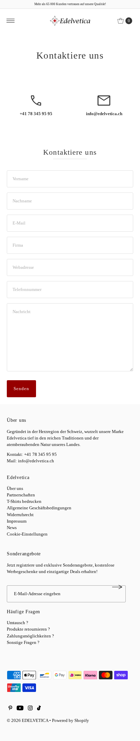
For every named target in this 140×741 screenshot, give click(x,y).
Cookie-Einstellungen (27, 534)
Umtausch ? (17, 622)
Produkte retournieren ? (28, 629)
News (12, 527)
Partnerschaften (21, 495)
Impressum (17, 521)
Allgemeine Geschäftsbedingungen (39, 508)
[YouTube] (20, 709)
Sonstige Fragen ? (23, 642)
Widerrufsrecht (20, 514)
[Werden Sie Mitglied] (117, 587)
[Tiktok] (39, 709)
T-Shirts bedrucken (24, 501)
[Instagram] (30, 709)
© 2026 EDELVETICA (27, 720)
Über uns (15, 488)
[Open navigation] (10, 20)
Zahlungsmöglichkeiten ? (30, 636)
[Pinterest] (10, 709)
